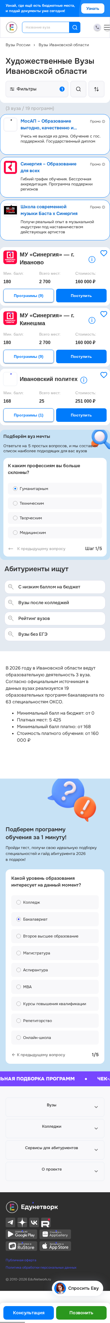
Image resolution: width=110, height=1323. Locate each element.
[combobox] (49, 27)
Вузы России (18, 44)
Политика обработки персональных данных (41, 1267)
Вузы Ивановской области (64, 44)
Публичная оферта (21, 1260)
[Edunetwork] (11, 27)
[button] (55, 1107)
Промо (95, 121)
